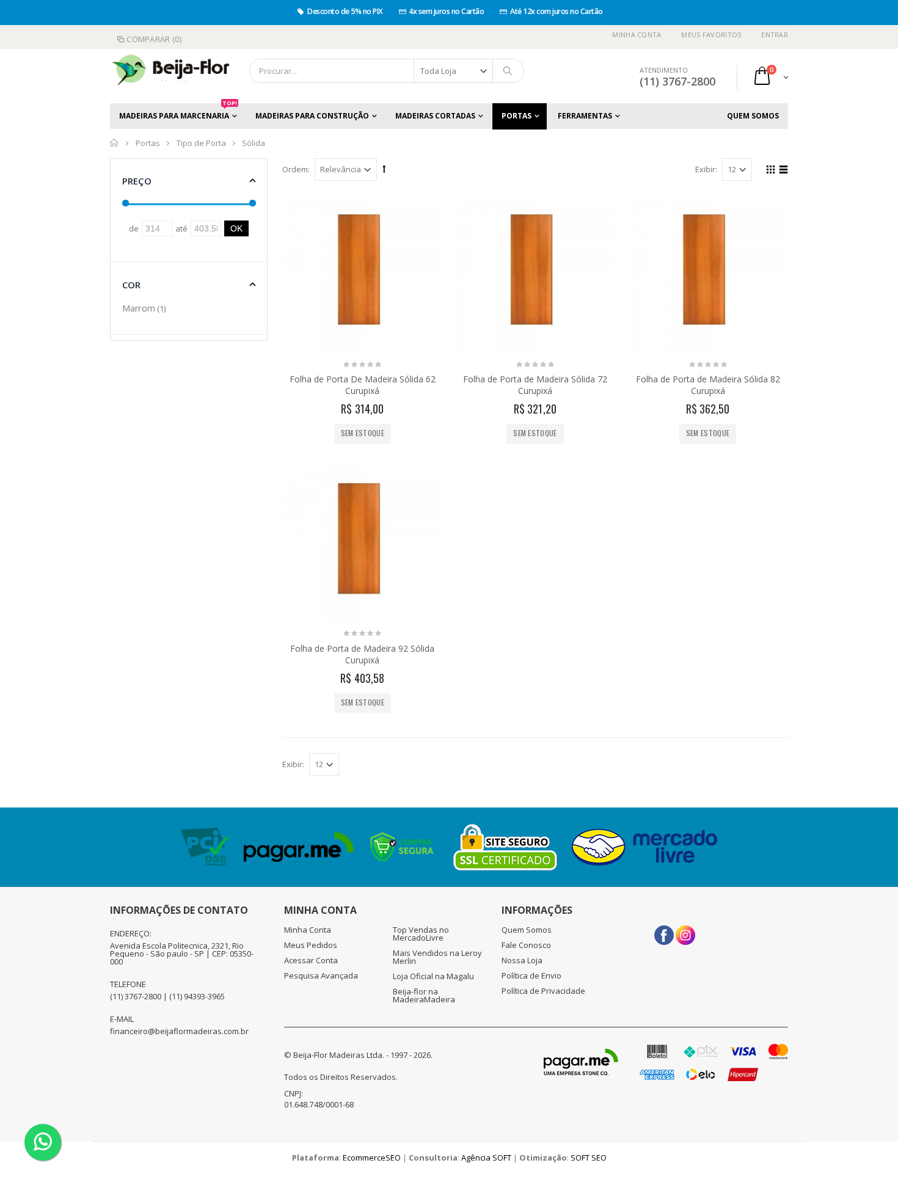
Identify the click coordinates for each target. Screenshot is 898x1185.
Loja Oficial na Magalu (433, 976)
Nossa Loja (522, 960)
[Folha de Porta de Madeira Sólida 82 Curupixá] (707, 273)
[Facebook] (664, 930)
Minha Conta (636, 34)
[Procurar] (508, 70)
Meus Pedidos (310, 944)
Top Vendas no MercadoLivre (421, 933)
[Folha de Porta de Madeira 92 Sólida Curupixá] (362, 542)
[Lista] (781, 171)
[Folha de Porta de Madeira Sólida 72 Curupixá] (535, 273)
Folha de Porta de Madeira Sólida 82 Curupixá (708, 384)
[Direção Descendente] (384, 168)
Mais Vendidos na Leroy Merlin (437, 956)
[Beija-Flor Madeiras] (162, 71)
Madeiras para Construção (312, 116)
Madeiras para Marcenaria (178, 112)
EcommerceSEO (372, 1157)
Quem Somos (753, 116)
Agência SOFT (486, 1157)
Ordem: (296, 169)
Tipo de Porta (201, 142)
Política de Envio (531, 975)
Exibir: (706, 169)
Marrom (138, 308)
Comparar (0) (153, 39)
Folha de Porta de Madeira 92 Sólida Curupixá (362, 654)
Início (114, 143)
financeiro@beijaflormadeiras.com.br (179, 1031)
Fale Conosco (526, 944)
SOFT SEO (589, 1157)
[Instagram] (685, 930)
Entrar (774, 34)
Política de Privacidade (543, 990)
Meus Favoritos (711, 34)
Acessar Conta (311, 960)
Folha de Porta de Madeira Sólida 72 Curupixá (535, 384)
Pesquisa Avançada (321, 975)
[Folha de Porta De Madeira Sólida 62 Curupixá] (362, 273)
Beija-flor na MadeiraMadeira (424, 995)
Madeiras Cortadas (435, 116)
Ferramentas (585, 116)
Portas (516, 116)
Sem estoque (362, 433)
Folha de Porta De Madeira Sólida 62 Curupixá (363, 384)
